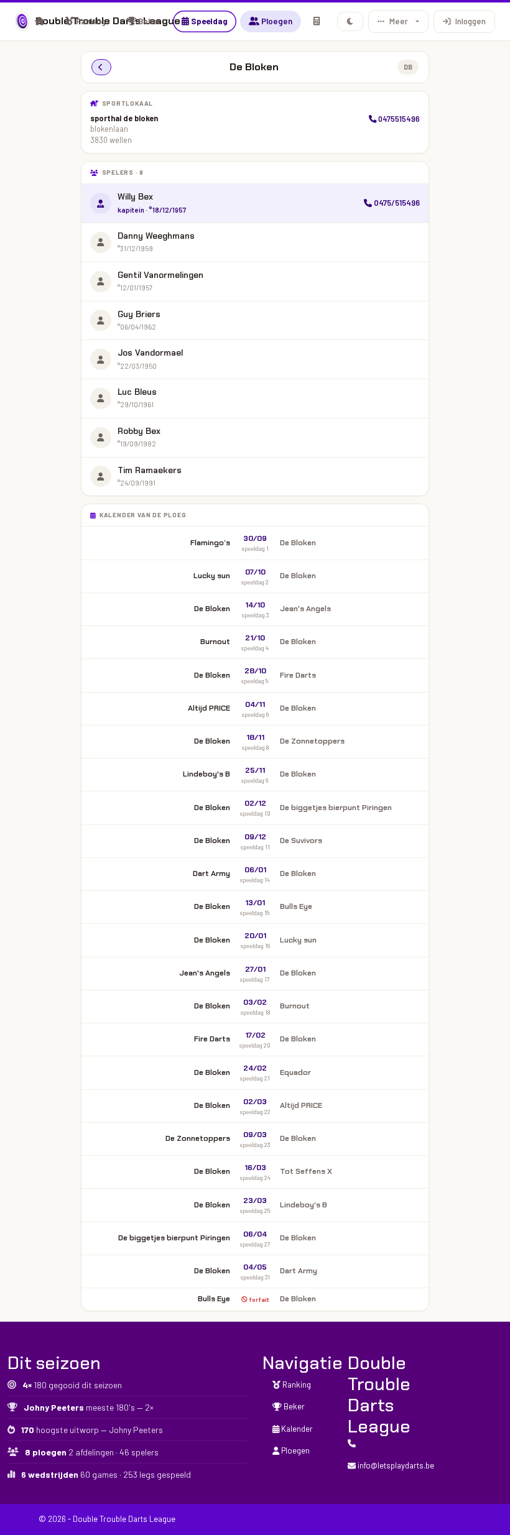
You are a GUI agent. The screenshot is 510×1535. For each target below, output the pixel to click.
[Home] (39, 21)
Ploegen (275, 21)
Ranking (90, 21)
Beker (148, 21)
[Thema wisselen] (350, 21)
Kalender (296, 1429)
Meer (398, 21)
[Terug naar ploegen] (101, 67)
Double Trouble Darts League (16, 21)
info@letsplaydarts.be (395, 1465)
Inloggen (470, 21)
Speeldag (208, 21)
